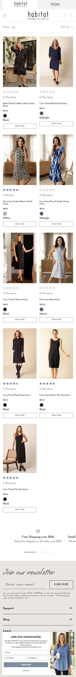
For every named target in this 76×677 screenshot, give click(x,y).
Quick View (20, 126)
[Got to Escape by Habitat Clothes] (55, 4)
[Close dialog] (71, 634)
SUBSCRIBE (61, 584)
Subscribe (26, 665)
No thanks (26, 671)
